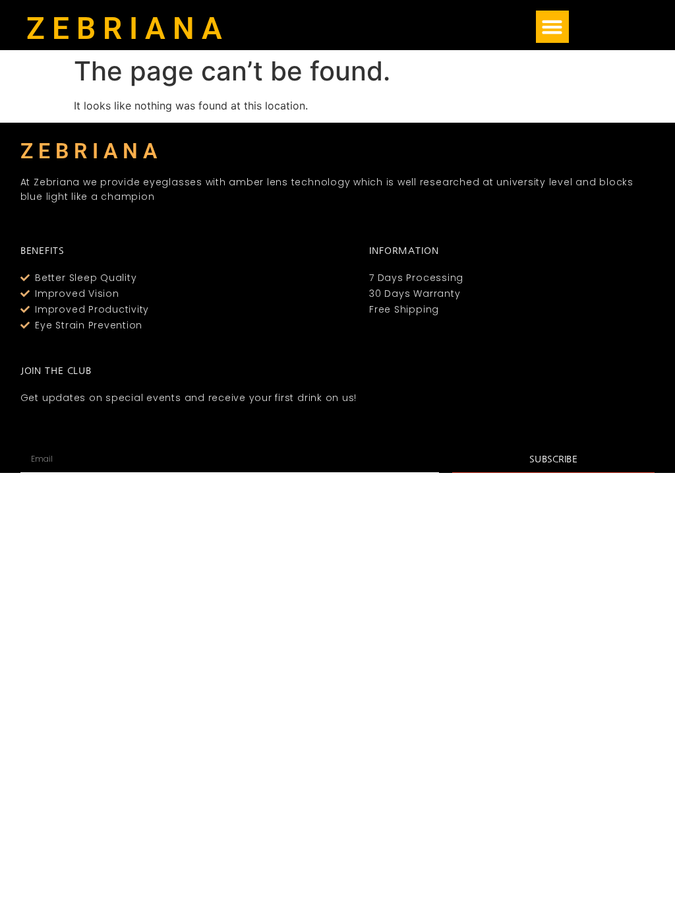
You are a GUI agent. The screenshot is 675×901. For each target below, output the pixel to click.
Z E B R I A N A (124, 28)
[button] (552, 27)
